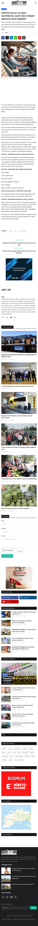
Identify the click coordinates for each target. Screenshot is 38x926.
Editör (6, 32)
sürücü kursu (23, 231)
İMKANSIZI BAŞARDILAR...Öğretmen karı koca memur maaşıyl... (24, 630)
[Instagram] (7, 897)
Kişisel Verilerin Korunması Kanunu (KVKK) (24, 919)
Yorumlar (5, 516)
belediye (4, 760)
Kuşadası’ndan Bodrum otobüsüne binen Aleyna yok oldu (19, 244)
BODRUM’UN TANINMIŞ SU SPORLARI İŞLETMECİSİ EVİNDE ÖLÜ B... (23, 648)
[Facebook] (3, 897)
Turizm (10, 749)
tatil (14, 752)
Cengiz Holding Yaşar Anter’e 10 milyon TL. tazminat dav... (24, 688)
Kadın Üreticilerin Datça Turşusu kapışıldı (15, 508)
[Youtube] (11, 897)
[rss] (15, 897)
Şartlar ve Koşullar (6, 919)
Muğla (31, 749)
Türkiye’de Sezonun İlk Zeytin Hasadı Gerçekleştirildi (18, 479)
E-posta (3, 528)
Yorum (3, 536)
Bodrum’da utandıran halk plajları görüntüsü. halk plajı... (22, 621)
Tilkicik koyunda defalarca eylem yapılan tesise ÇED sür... (24, 697)
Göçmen (25, 749)
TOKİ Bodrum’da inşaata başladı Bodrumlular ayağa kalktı (24, 877)
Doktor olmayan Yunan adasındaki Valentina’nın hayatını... (22, 715)
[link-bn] (19, 269)
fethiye (32, 752)
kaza (19, 752)
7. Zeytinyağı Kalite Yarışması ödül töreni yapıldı (17, 386)
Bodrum (21, 760)
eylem (10, 760)
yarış (11, 756)
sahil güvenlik (18, 756)
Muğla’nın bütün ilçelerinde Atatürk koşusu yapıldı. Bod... (22, 706)
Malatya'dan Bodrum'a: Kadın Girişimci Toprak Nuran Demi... (16, 417)
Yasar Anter (14, 700)
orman (9, 752)
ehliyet (10, 231)
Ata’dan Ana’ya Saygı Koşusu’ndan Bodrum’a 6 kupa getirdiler (19, 252)
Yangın (4, 749)
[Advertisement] (19, 91)
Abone (33, 908)
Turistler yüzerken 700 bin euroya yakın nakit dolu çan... (24, 613)
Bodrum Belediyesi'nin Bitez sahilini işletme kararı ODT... (22, 639)
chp (16, 760)
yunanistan (17, 749)
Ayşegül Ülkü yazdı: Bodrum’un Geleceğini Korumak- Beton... (23, 869)
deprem (27, 756)
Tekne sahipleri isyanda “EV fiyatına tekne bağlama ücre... (18, 448)
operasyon (5, 756)
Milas (3, 752)
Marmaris (25, 752)
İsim (2, 521)
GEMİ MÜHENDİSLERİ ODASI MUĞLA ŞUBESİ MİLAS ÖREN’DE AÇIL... (18, 356)
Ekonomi (4, 9)
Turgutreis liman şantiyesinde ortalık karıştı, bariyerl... (23, 723)
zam (16, 231)
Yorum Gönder (7, 556)
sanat (32, 756)
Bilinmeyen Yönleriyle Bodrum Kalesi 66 (23, 884)
